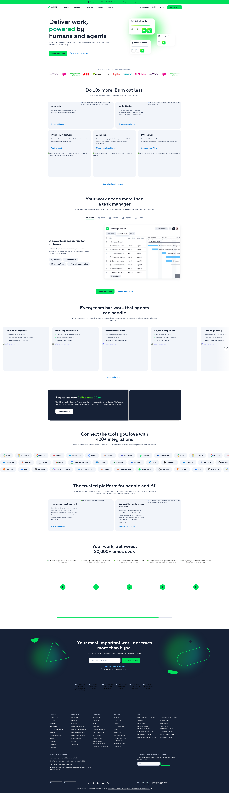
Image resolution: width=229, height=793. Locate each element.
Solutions (77, 7)
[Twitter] (88, 783)
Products (66, 7)
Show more (53, 772)
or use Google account (115, 666)
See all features (124, 291)
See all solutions (113, 377)
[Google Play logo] (70, 783)
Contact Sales (144, 7)
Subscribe (165, 764)
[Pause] (177, 276)
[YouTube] (103, 783)
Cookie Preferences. (132, 788)
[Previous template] (3, 349)
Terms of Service (121, 788)
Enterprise (110, 7)
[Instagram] (108, 783)
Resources (89, 7)
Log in (162, 7)
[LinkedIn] (98, 783)
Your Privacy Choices (144, 788)
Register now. (137, 2)
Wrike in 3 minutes (80, 53)
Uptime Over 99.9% (157, 784)
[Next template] (226, 349)
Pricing (100, 7)
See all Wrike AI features (113, 184)
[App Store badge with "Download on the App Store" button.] (56, 783)
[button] (62, 587)
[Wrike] (52, 7)
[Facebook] (93, 783)
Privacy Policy (112, 788)
